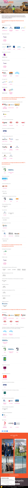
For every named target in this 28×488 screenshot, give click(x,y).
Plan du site (15, 486)
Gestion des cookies (20, 486)
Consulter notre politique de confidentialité (5, 482)
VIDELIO (11, 427)
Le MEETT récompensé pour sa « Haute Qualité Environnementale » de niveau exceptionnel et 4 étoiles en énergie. (7, 447)
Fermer (3, 484)
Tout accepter (12, 484)
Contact (5, 486)
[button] (1, 487)
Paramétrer (8, 484)
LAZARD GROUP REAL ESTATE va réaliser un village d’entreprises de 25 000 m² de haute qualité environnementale (20, 447)
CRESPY (17, 318)
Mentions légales (10, 486)
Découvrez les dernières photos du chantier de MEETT (20, 464)
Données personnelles (14, 487)
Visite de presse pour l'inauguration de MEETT (7, 464)
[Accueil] (8, 2)
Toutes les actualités (14, 475)
